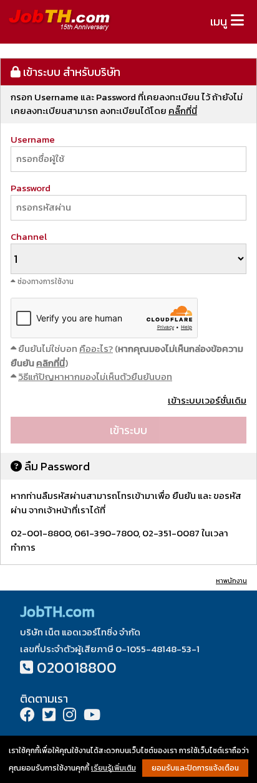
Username (33, 139)
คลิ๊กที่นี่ (182, 110)
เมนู (218, 21)
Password (31, 188)
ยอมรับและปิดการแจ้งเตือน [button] (195, 768)
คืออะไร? (96, 348)
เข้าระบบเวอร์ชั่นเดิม (207, 400)
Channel (29, 236)
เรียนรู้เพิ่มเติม (113, 768)
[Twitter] (49, 716)
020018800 (77, 667)
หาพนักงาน (231, 581)
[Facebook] (27, 716)
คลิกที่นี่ (50, 363)
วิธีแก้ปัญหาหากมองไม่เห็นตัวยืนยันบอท (95, 376)
